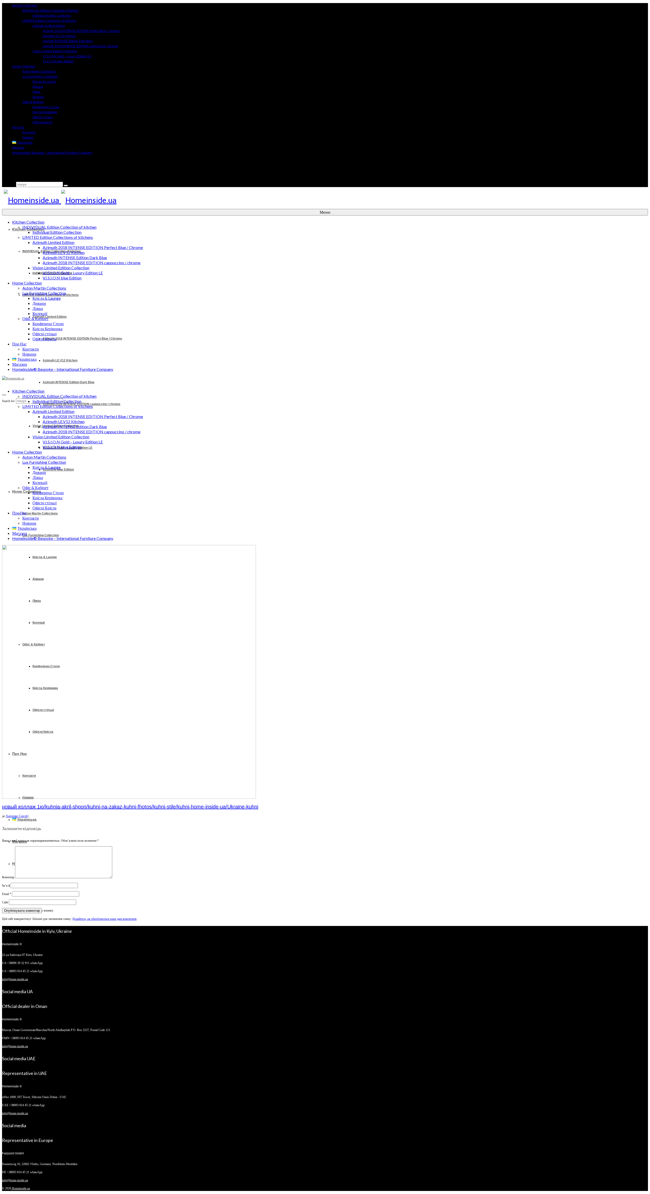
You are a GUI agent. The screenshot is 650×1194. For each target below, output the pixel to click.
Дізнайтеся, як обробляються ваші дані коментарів (104, 919)
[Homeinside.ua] (324, 200)
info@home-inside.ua (15, 979)
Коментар (8, 877)
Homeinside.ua (20, 1188)
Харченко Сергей (17, 816)
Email (6, 894)
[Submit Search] (66, 185)
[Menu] (4, 395)
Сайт (5, 902)
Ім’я (6, 885)
